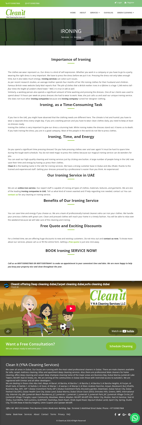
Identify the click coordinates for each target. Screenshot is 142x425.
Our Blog (108, 12)
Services (65, 37)
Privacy (61, 414)
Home (73, 12)
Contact (44, 414)
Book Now (17, 414)
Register (130, 2)
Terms (53, 414)
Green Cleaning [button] (125, 12)
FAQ (68, 414)
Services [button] (94, 12)
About (83, 12)
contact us (13, 194)
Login (119, 2)
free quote (74, 242)
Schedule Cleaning (121, 346)
